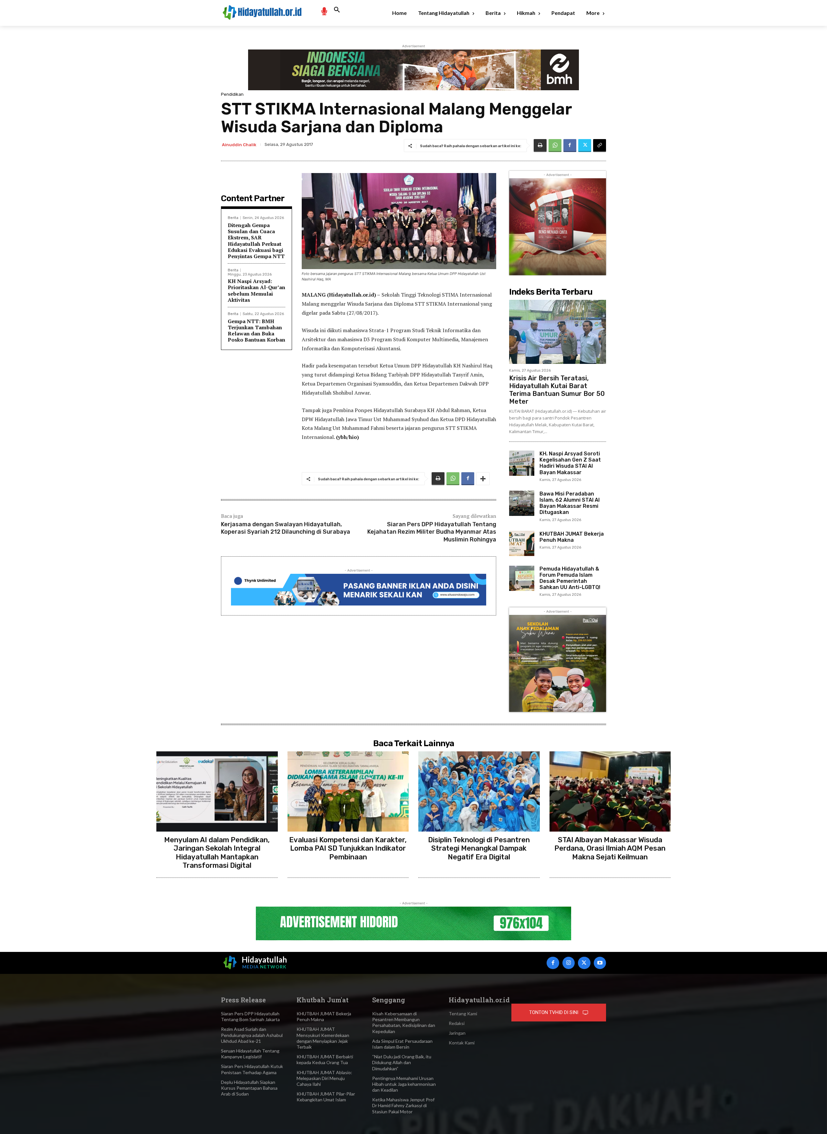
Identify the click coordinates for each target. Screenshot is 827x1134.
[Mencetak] (540, 145)
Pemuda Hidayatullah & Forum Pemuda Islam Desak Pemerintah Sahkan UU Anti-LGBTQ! (569, 578)
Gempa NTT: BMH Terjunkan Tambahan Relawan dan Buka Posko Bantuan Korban (256, 330)
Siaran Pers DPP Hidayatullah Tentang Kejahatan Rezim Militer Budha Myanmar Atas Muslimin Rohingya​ (431, 532)
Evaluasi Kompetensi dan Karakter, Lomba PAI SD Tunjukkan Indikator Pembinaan (348, 848)
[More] (483, 478)
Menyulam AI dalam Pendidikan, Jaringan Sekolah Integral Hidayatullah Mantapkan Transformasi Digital (217, 852)
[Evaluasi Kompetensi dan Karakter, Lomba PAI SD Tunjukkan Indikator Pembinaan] (348, 791)
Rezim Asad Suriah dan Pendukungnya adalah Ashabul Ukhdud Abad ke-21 (252, 1034)
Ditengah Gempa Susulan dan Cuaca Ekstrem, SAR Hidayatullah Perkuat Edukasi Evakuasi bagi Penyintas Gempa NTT (256, 241)
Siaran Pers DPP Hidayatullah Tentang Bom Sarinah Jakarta (250, 1016)
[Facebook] (569, 145)
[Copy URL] (599, 145)
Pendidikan (232, 94)
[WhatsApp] (555, 145)
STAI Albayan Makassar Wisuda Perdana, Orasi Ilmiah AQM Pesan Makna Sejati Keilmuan (609, 848)
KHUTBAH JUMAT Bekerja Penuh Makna (571, 537)
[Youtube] (600, 963)
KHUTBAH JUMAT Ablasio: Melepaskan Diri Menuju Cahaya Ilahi (324, 1078)
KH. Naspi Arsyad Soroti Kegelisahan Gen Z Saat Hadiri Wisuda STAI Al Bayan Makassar (570, 463)
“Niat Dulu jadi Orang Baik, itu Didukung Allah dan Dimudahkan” (401, 1062)
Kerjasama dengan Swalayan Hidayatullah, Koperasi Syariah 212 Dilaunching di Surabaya (285, 528)
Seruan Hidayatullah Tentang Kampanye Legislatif (250, 1053)
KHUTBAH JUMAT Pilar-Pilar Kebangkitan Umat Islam (326, 1096)
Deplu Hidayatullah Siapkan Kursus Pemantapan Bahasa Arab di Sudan (249, 1087)
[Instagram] (568, 963)
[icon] (324, 11)
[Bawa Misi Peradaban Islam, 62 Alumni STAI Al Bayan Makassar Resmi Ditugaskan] (521, 503)
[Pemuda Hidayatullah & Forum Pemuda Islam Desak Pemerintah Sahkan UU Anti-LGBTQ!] (521, 578)
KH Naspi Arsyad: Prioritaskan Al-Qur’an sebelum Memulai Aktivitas (256, 290)
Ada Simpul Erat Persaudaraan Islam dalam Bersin (402, 1044)
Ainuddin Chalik (239, 145)
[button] (337, 10)
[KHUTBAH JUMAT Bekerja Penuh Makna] (521, 543)
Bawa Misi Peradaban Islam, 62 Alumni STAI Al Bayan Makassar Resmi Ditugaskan (569, 503)
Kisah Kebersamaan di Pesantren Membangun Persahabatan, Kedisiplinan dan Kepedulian (403, 1022)
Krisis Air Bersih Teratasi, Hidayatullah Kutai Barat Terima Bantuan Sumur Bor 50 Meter (557, 389)
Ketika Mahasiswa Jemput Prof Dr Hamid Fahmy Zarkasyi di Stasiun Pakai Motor (403, 1105)
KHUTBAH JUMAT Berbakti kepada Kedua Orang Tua (325, 1059)
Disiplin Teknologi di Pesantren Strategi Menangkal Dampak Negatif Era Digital (479, 848)
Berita (233, 218)
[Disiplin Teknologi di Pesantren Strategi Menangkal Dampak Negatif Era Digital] (479, 791)
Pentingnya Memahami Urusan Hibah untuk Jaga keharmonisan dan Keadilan (404, 1084)
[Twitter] (584, 145)
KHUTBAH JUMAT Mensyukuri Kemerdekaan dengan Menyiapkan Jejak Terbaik (323, 1038)
